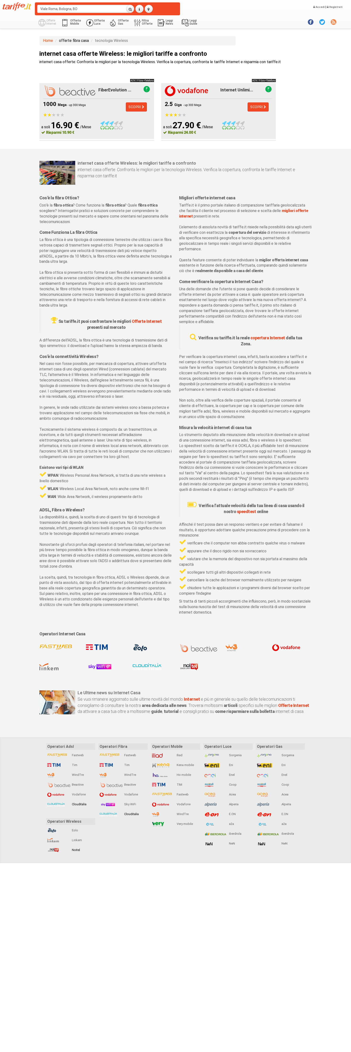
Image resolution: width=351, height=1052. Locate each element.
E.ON (232, 814)
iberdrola (234, 833)
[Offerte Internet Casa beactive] (198, 648)
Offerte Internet (147, 321)
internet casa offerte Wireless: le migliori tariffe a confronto (137, 163)
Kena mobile (185, 765)
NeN (231, 843)
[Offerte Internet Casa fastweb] (59, 647)
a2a (231, 824)
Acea (232, 794)
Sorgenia (235, 755)
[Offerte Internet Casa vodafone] (292, 647)
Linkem (76, 840)
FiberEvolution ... (114, 89)
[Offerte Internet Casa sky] (105, 666)
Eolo (74, 830)
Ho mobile (183, 775)
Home (48, 40)
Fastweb (77, 755)
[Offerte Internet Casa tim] (105, 647)
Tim (74, 765)
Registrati (335, 7)
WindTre (77, 775)
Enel (231, 775)
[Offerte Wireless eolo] (152, 647)
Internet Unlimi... (236, 89)
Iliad (179, 755)
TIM (179, 784)
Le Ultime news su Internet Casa (109, 692)
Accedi (320, 7)
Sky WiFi (129, 804)
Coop (232, 784)
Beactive (77, 784)
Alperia (233, 804)
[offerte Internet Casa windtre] (245, 647)
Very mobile (184, 824)
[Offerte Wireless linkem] (59, 666)
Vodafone (78, 794)
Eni (230, 765)
